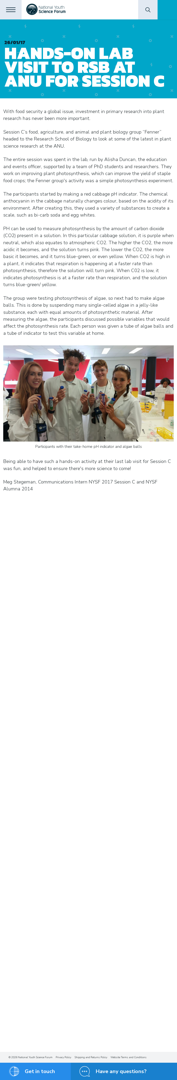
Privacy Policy (63, 1057)
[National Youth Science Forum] (46, 9)
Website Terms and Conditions (129, 1057)
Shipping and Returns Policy (90, 1057)
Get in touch (40, 1071)
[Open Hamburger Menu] (11, 9)
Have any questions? (121, 1071)
